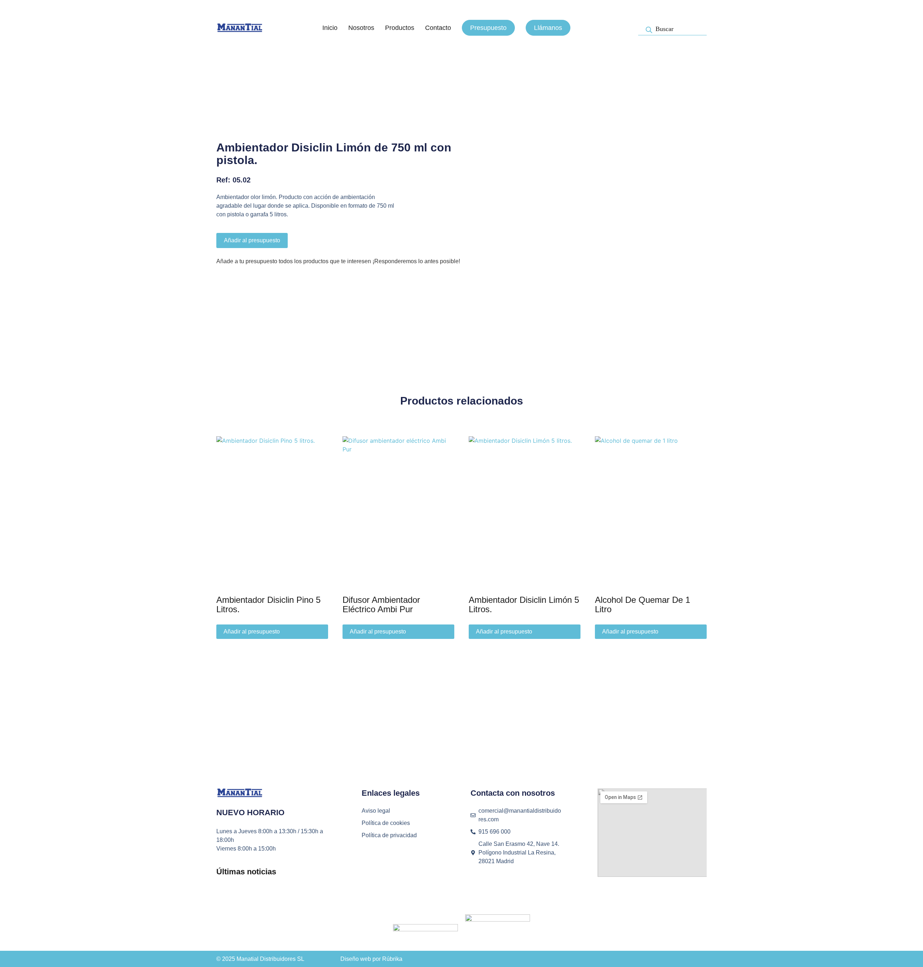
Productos (399, 27)
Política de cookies (386, 823)
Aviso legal (376, 811)
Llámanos (548, 27)
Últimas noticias (246, 871)
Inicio (329, 27)
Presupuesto (488, 27)
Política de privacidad (389, 835)
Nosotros (361, 27)
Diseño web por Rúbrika (371, 959)
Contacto (438, 27)
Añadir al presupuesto (252, 240)
